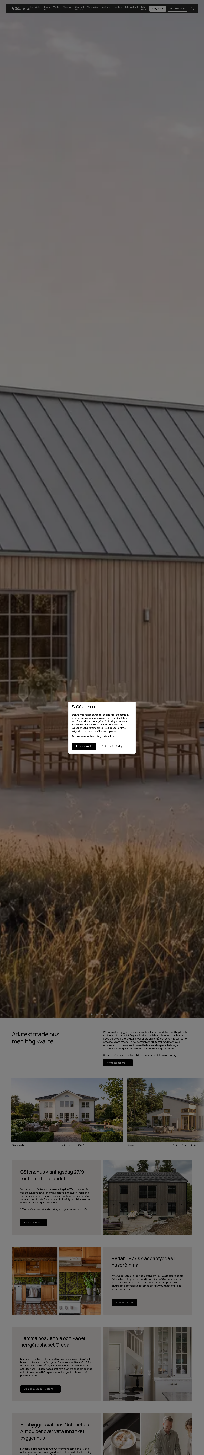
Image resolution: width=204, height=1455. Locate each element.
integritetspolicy (104, 736)
